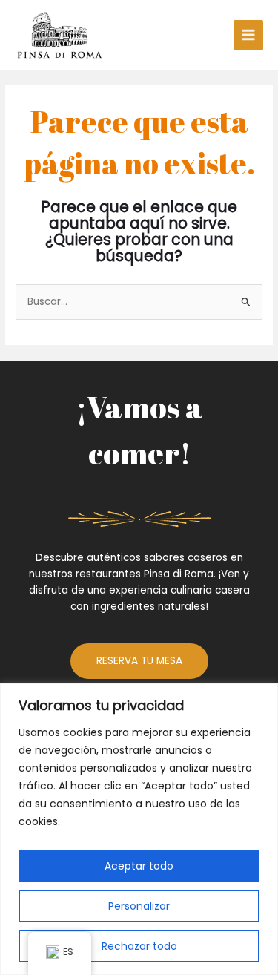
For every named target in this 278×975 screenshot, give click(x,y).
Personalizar (139, 906)
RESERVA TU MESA (139, 661)
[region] (139, 829)
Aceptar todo (139, 866)
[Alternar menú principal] (249, 35)
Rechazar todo (139, 946)
